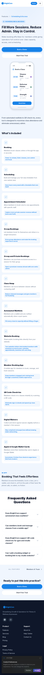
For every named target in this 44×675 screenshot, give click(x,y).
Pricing (5, 640)
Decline (28, 670)
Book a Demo (22, 49)
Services (6, 633)
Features (5, 16)
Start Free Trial (22, 55)
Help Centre (28, 633)
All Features (14, 569)
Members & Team (33, 569)
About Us (27, 630)
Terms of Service (9, 653)
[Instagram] (11, 620)
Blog (4, 637)
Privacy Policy (7, 650)
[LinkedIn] (5, 620)
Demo (34, 3)
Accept (37, 670)
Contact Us (27, 637)
